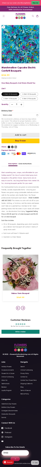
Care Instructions (25, 163)
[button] (3, 16)
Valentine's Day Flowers (8, 404)
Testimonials (5, 383)
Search (22, 366)
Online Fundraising (7, 377)
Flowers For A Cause (7, 373)
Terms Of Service (25, 390)
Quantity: (5, 104)
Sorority (3, 417)
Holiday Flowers (6, 366)
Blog (21, 387)
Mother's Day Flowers (8, 407)
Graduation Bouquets (8, 414)
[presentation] (23, 308)
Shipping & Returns (26, 383)
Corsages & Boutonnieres (9, 410)
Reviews (3, 387)
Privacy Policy (24, 373)
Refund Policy (24, 394)
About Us (4, 380)
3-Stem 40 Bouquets (29, 94)
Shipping (3, 78)
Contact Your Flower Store (28, 380)
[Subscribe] (15, 459)
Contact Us (23, 377)
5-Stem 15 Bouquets (10, 99)
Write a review (20, 332)
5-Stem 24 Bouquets (29, 99)
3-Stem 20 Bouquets (10, 94)
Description (12, 163)
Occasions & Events (7, 370)
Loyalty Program (6, 390)
